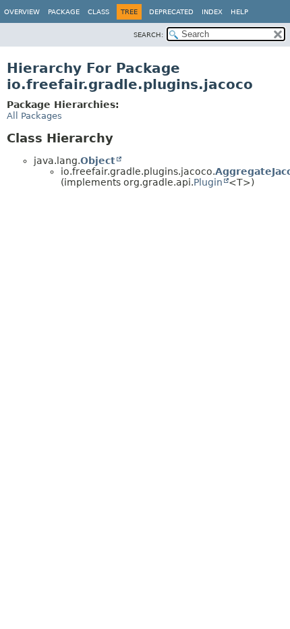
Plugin (208, 182)
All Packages (34, 116)
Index (212, 12)
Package (64, 12)
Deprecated (171, 12)
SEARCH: (148, 34)
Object (97, 160)
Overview (22, 12)
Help (239, 12)
